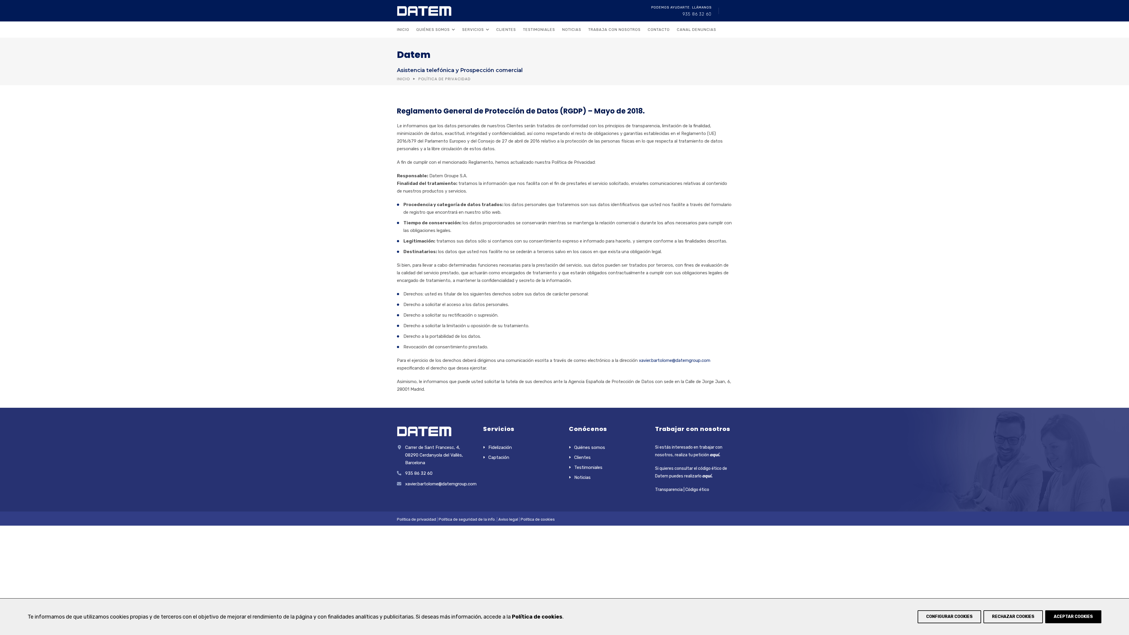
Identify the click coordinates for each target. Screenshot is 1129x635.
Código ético (697, 489)
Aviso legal (507, 519)
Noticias (571, 29)
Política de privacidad (416, 519)
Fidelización (500, 447)
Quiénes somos (589, 447)
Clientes (506, 29)
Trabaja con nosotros (614, 29)
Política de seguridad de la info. (467, 519)
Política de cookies (538, 519)
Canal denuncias (696, 29)
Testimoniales (539, 29)
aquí (714, 454)
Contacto (659, 29)
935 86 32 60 (697, 14)
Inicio (403, 29)
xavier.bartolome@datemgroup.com (674, 360)
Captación (498, 457)
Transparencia (669, 489)
